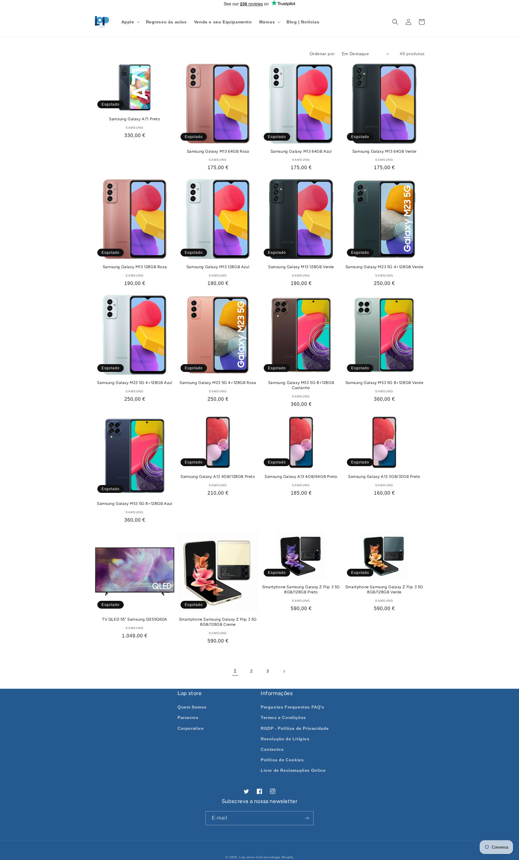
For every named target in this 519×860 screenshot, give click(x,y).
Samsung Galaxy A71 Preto (134, 119)
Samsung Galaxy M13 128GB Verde (301, 267)
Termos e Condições (283, 717)
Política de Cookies (282, 759)
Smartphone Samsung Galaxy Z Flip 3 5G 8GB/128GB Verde (384, 589)
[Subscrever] (306, 818)
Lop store (246, 857)
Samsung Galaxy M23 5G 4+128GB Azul (134, 382)
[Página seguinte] (283, 671)
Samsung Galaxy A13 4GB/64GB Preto (301, 476)
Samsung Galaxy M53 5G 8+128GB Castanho (301, 385)
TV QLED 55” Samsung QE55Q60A (134, 619)
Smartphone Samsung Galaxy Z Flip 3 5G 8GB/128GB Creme (218, 622)
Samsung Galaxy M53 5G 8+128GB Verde (384, 382)
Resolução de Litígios (285, 738)
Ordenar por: (323, 53)
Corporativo (191, 728)
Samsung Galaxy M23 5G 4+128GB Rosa (218, 382)
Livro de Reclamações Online (293, 770)
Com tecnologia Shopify (274, 857)
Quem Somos (192, 707)
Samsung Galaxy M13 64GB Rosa (218, 151)
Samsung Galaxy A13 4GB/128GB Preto (218, 476)
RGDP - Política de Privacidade (295, 728)
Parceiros (188, 717)
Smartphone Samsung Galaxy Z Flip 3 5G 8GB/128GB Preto (301, 589)
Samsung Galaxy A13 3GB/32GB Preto (384, 476)
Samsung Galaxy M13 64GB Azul (301, 151)
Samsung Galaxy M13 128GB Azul (218, 267)
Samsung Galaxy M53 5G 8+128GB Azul (134, 503)
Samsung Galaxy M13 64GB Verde (384, 151)
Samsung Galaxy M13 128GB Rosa (135, 267)
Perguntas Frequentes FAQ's (292, 707)
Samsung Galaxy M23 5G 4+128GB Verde (384, 267)
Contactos (272, 749)
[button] (130, 22)
